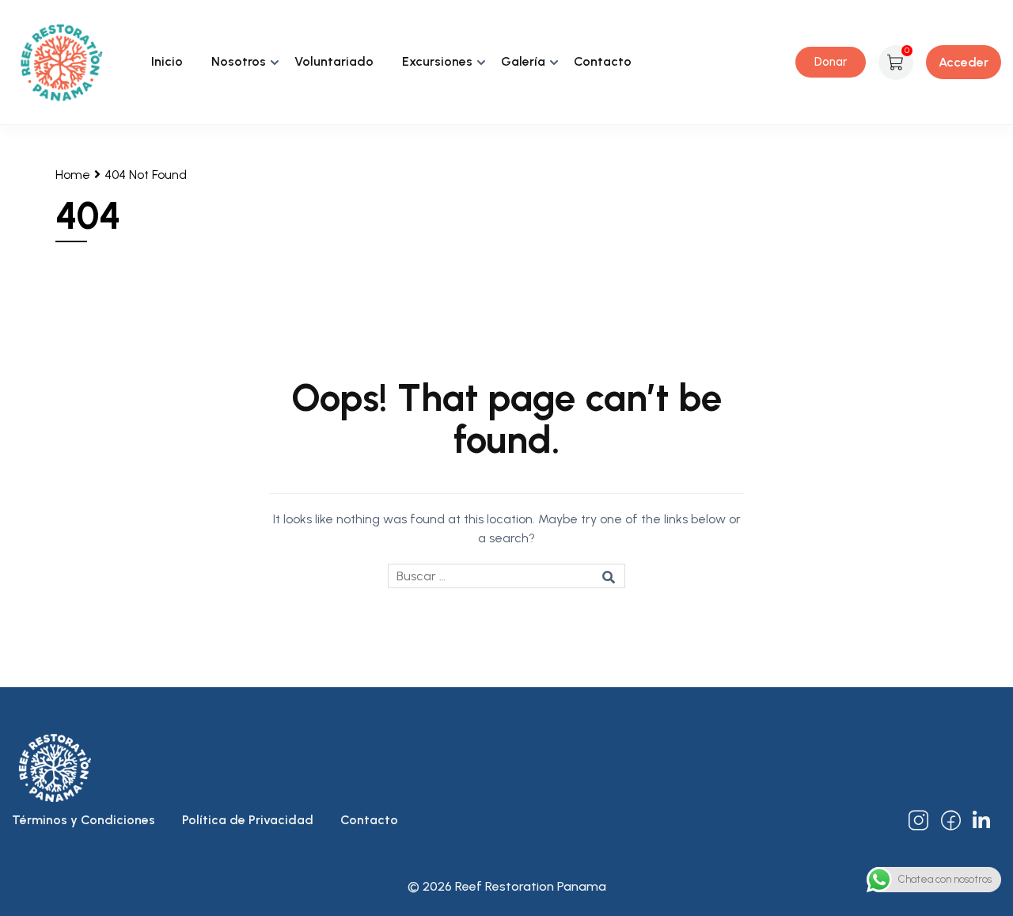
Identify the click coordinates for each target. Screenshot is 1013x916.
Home (72, 174)
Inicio (167, 61)
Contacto (603, 61)
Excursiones (437, 61)
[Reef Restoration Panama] (61, 61)
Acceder (963, 62)
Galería (523, 61)
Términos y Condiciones (83, 819)
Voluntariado (334, 61)
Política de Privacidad (247, 819)
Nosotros (238, 61)
